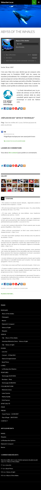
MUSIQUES (4, 310)
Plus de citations (7, 293)
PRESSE (3, 410)
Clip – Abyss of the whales (10, 338)
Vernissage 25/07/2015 (9, 376)
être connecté (13, 152)
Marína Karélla (6, 396)
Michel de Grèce (7, 390)
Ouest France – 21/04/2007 (10, 414)
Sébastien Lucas (7, 2)
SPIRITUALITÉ (5, 403)
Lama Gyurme (6, 393)
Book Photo (5, 362)
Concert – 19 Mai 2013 (8, 355)
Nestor (4, 320)
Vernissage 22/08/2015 (9, 383)
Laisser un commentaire (20, 288)
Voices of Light (6, 327)
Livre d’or (4, 351)
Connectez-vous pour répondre (15, 141)
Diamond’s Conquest (8, 324)
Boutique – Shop (7, 379)
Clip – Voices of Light (8, 345)
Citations (9, 198)
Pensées (3, 288)
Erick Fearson (6, 400)
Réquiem (4, 331)
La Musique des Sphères (8, 440)
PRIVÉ (3, 407)
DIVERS (3, 348)
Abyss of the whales (8, 313)
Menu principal (38, 2)
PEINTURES (4, 372)
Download (34, 54)
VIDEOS (3, 334)
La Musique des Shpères (9, 369)
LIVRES (3, 365)
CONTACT (4, 421)
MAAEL (3, 433)
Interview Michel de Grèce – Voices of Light (15, 341)
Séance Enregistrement (9, 358)
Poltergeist (5, 317)
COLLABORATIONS (7, 386)
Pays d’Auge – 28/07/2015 (10, 417)
